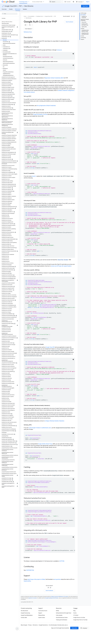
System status (41, 617)
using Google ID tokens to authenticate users (40, 427)
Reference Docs (28, 32)
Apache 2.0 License (33, 597)
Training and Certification (61, 619)
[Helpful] (72, 16)
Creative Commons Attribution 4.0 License (59, 596)
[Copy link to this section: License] (31, 557)
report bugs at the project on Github (36, 579)
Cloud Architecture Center (62, 617)
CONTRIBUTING (30, 570)
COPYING (62, 561)
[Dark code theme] (73, 54)
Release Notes (41, 615)
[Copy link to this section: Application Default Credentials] (49, 74)
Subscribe (74, 628)
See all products (24, 610)
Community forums (42, 610)
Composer (59, 50)
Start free (85, 6)
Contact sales (24, 617)
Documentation (31, 16)
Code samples (59, 615)
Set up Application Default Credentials (46, 105)
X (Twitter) (75, 615)
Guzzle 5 (34, 176)
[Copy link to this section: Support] (31, 576)
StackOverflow (27, 581)
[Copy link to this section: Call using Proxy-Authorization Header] (45, 344)
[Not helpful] (74, 16)
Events (74, 613)
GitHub (57, 610)
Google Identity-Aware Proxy (45, 444)
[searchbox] (9, 14)
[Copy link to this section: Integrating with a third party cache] (48, 530)
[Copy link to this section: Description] (34, 37)
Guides (11, 9)
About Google (24, 625)
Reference (17, 9)
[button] (9, 38)
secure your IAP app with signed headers (61, 266)
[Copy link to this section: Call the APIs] (33, 120)
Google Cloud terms (43, 625)
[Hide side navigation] (17, 628)
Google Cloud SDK (11, 6)
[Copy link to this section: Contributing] (35, 567)
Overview (4, 9)
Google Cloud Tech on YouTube (80, 619)
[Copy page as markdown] (30, 25)
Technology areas (23, 1)
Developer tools (39, 16)
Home (25, 16)
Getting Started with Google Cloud (63, 613)
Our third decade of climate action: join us (58, 625)
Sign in (87, 1)
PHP (20, 6)
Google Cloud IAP (50, 347)
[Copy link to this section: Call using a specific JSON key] (41, 270)
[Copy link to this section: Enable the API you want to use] (45, 110)
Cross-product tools (37, 1)
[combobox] (56, 1)
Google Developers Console (40, 114)
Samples (25, 9)
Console (68, 1)
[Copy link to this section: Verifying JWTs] (33, 425)
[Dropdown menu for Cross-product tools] (44, 1)
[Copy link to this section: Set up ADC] (32, 96)
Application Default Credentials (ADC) (54, 78)
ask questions (57, 579)
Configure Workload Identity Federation (54, 421)
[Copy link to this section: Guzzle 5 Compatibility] (35, 173)
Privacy (30, 625)
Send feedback (69, 21)
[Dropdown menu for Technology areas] (29, 1)
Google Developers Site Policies (51, 597)
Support (40, 613)
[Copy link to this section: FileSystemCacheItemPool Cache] (47, 498)
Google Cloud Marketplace (27, 615)
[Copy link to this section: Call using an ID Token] (36, 200)
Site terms (35, 625)
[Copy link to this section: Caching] (31, 467)
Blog (74, 610)
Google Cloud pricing (25, 613)
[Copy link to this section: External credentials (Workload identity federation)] (51, 405)
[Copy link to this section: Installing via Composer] (40, 47)
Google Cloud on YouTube (79, 617)
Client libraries (28, 6)
